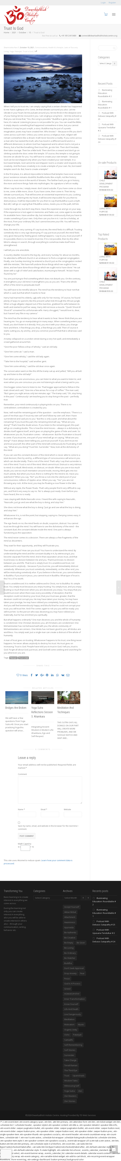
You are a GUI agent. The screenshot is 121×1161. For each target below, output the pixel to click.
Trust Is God (28, 51)
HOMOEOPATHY (71, 993)
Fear (82, 973)
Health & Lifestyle (55, 47)
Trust (66, 1075)
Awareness (69, 922)
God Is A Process (72, 983)
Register (112, 2)
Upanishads (78, 1075)
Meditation (69, 1019)
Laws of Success (71, 47)
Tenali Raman (70, 1065)
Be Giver (81, 942)
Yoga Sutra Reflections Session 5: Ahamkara (42, 712)
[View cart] (105, 14)
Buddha (68, 963)
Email (43, 809)
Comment (22, 774)
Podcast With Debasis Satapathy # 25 (107, 116)
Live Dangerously (72, 1014)
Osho (66, 1034)
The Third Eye (70, 1070)
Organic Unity (70, 1029)
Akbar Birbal (70, 912)
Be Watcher (69, 958)
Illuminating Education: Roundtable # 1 (105, 104)
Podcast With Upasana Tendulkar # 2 (106, 127)
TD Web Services (88, 1115)
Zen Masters (70, 1096)
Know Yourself (71, 1004)
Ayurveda (69, 927)
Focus (67, 978)
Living (6, 51)
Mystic (81, 1024)
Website (67, 809)
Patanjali (18, 51)
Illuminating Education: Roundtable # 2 (105, 93)
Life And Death (71, 1009)
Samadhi (68, 1039)
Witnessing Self (71, 1085)
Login (103, 2)
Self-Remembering (73, 1044)
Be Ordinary (70, 953)
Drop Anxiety (70, 973)
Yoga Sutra (69, 1091)
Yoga (12, 51)
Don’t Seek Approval (74, 968)
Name (20, 809)
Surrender (69, 1055)
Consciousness (41, 47)
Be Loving (68, 947)
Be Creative (69, 937)
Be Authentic (70, 932)
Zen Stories (69, 1101)
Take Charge (70, 1060)
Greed (67, 988)
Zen (80, 1091)
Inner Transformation (74, 998)
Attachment (69, 917)
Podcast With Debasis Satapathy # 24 (107, 139)
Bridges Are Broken (15, 707)
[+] (16, 697)
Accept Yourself (71, 906)
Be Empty (68, 942)
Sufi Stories (69, 1050)
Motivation (69, 1024)
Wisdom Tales (71, 1080)
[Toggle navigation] (113, 14)
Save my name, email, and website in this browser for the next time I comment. (48, 827)
